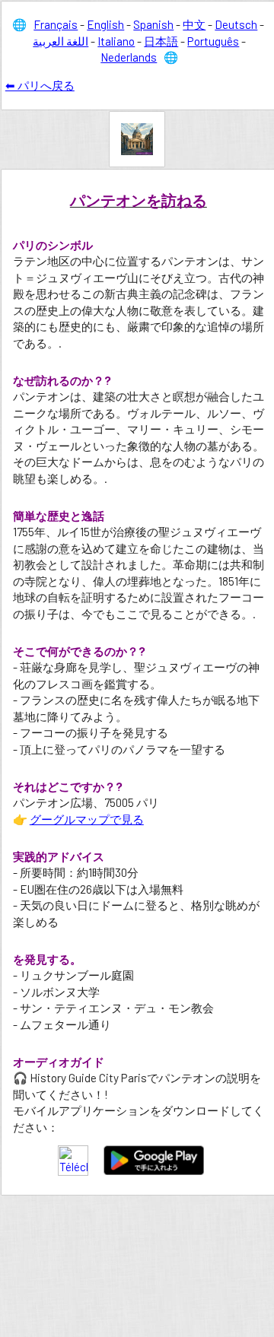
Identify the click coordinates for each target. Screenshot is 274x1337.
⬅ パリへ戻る (40, 85)
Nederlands (128, 57)
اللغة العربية (60, 41)
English (105, 24)
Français (55, 24)
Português (213, 41)
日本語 (161, 41)
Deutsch (236, 24)
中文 (194, 24)
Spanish (153, 24)
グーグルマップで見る (87, 819)
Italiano (116, 41)
